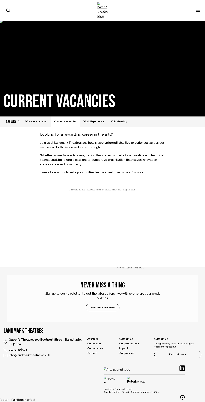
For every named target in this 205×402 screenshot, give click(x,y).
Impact (123, 348)
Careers (11, 121)
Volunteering (119, 121)
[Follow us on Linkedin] (182, 368)
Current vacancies (65, 121)
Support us (126, 338)
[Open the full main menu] (197, 10)
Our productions (129, 343)
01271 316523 (18, 349)
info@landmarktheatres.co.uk (29, 355)
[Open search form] (8, 10)
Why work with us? (36, 121)
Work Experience (93, 121)
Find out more (177, 354)
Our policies (126, 353)
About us (92, 338)
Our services (95, 348)
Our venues (94, 343)
